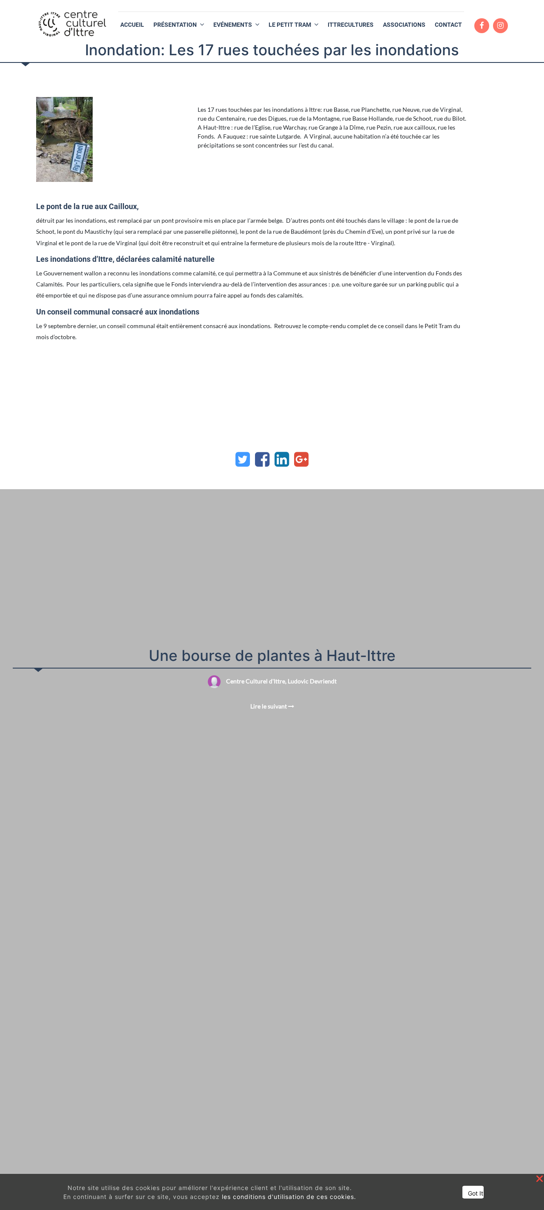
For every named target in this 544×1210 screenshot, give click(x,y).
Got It (475, 1193)
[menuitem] (132, 25)
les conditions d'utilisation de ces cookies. (289, 1196)
